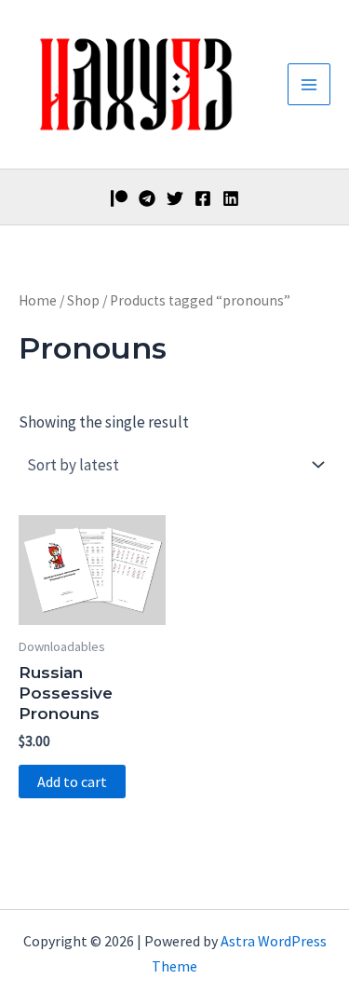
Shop (83, 300)
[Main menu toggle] (309, 84)
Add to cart (72, 781)
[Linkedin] (230, 198)
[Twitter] (175, 198)
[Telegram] (147, 198)
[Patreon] (119, 198)
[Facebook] (203, 198)
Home (38, 300)
